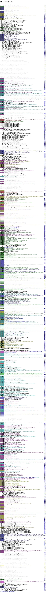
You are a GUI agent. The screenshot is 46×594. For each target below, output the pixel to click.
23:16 (45, 576)
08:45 (45, 75)
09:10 (45, 93)
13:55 (45, 259)
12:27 (45, 192)
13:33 (45, 243)
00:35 (45, 15)
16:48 (45, 425)
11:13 (44, 173)
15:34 (45, 360)
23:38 (45, 586)
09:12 (45, 99)
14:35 (45, 332)
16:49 (45, 427)
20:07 (45, 544)
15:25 (45, 355)
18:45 (45, 528)
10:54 (45, 151)
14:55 (45, 338)
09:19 (45, 114)
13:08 (45, 228)
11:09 (44, 171)
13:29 (45, 238)
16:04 (45, 393)
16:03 (45, 392)
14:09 (45, 292)
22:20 (45, 573)
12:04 (45, 187)
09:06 (45, 86)
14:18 (45, 301)
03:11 (44, 30)
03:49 (45, 33)
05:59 (45, 44)
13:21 (45, 234)
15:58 (45, 388)
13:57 (45, 268)
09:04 (45, 83)
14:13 (45, 298)
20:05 (45, 543)
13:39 (45, 248)
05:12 (45, 41)
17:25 (45, 489)
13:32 (45, 240)
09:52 (45, 132)
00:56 (45, 21)
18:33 (45, 526)
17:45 (45, 501)
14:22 (45, 312)
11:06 (44, 168)
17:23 (45, 480)
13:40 (45, 249)
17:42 (45, 497)
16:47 (45, 424)
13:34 (45, 244)
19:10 (45, 529)
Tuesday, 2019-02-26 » (12, 591)
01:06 (45, 24)
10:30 (45, 143)
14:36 (45, 333)
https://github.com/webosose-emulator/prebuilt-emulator (15, 318)
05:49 (45, 43)
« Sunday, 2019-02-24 (3, 591)
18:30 (45, 525)
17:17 (45, 463)
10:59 (45, 155)
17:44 (45, 499)
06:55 (45, 54)
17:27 (45, 492)
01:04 (45, 23)
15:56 (45, 386)
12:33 (45, 194)
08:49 (45, 76)
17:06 (45, 438)
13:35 (45, 245)
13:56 (45, 267)
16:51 (45, 429)
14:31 (45, 322)
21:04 (45, 547)
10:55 (45, 154)
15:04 (45, 342)
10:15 (45, 140)
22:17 (45, 571)
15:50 (45, 378)
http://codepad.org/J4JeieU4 (15, 227)
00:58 (45, 22)
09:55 (45, 133)
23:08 (45, 575)
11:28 (44, 177)
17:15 (45, 462)
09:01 (45, 78)
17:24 (45, 487)
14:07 (45, 285)
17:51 (45, 517)
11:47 (44, 183)
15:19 (45, 353)
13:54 (45, 257)
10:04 (45, 136)
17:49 (45, 513)
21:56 (45, 553)
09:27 (45, 121)
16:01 (45, 389)
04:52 (45, 34)
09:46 (45, 130)
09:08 (45, 88)
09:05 (45, 85)
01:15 (45, 25)
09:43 (45, 128)
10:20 (45, 141)
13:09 (45, 229)
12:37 (45, 198)
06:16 (45, 47)
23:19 (45, 579)
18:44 (45, 527)
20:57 (45, 545)
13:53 (45, 255)
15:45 (45, 361)
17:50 (45, 514)
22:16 (45, 570)
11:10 (44, 172)
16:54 (45, 432)
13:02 (45, 226)
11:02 (44, 160)
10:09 (45, 137)
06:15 (45, 46)
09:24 (45, 118)
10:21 (45, 142)
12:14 (45, 188)
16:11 (44, 407)
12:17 (45, 190)
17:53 (45, 522)
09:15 (45, 106)
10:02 (45, 134)
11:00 (44, 158)
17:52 (45, 519)
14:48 (45, 337)
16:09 (45, 400)
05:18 (45, 42)
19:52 (45, 535)
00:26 (45, 10)
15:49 (45, 376)
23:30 (45, 583)
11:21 (44, 175)
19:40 (45, 533)
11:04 (44, 162)
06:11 (44, 45)
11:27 (44, 176)
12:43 (45, 202)
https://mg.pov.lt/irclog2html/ (23, 592)
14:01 (45, 274)
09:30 (45, 124)
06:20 (45, 49)
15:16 (45, 350)
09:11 (44, 95)
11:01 (44, 159)
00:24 (45, 7)
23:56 (45, 590)
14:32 (45, 323)
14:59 (45, 339)
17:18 (45, 466)
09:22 (45, 116)
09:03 (45, 81)
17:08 (45, 443)
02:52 (45, 28)
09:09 (45, 92)
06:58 (45, 55)
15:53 (45, 385)
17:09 (45, 445)
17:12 (45, 455)
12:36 (45, 195)
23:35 (45, 585)
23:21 (45, 580)
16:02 (45, 391)
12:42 (45, 201)
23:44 (45, 588)
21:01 (45, 546)
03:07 (45, 29)
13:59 (45, 269)
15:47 (45, 369)
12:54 (45, 207)
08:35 (45, 73)
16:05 (45, 394)
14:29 (45, 318)
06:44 (45, 51)
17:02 (45, 435)
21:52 (45, 550)
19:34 (45, 531)
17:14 (45, 459)
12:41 (45, 200)
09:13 (45, 101)
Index (7, 591)
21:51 (45, 549)
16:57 (45, 433)
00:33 (45, 13)
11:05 (44, 167)
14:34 (45, 331)
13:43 (45, 251)
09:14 (45, 104)
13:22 (45, 235)
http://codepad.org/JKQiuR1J (8, 247)
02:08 (45, 27)
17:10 (45, 450)
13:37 (45, 246)
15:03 (45, 341)
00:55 (45, 20)
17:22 (45, 477)
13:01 (45, 225)
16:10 (45, 403)
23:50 (45, 589)
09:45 (45, 129)
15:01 (45, 340)
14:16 (45, 300)
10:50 (45, 147)
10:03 (45, 135)
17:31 (45, 494)
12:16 (45, 189)
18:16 (45, 523)
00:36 (45, 16)
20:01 (45, 541)
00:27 (45, 11)
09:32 (45, 125)
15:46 (45, 367)
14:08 (45, 287)
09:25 (45, 120)
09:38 (45, 127)
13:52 (45, 252)
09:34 (45, 126)
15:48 (45, 374)
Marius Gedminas (13, 592)
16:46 (45, 423)
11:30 (44, 178)
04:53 (45, 36)
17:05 (45, 436)
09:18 (45, 113)
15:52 (45, 384)
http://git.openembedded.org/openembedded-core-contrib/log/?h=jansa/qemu (18, 321)
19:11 (44, 530)
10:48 (45, 146)
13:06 (45, 227)
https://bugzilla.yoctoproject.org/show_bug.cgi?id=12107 (29, 477)
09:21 (45, 115)
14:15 (45, 299)
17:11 (44, 452)
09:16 (45, 109)
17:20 (45, 471)
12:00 (45, 186)
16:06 (45, 395)
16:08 (45, 399)
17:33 (45, 495)
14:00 (45, 271)
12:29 (45, 193)
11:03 (44, 161)
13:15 (45, 232)
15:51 (45, 381)
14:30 (45, 319)
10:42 (45, 144)
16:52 (45, 431)
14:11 (44, 294)
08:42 (45, 74)
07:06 (45, 57)
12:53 (45, 205)
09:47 (45, 131)
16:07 (45, 396)
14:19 (45, 303)
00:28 (45, 12)
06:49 (45, 53)
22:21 (45, 574)
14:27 (45, 317)
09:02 (45, 79)
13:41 (45, 250)
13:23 (45, 236)
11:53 (44, 184)
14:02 (45, 278)
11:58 (44, 185)
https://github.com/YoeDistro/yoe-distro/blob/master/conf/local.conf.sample (18, 7)
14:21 (45, 308)
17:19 (45, 467)
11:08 (44, 170)
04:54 (45, 39)
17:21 (45, 476)
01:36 (45, 26)
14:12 (45, 297)
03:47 (45, 31)
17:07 (45, 440)
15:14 (45, 347)
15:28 (45, 359)
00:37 (45, 18)
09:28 (45, 122)
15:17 (45, 351)
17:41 (45, 496)
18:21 (45, 524)
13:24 (45, 237)
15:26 (45, 356)
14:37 (45, 334)
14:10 (45, 293)
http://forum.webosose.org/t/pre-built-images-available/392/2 (14, 333)
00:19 (45, 6)
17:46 (45, 503)
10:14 (45, 139)
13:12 (45, 231)
